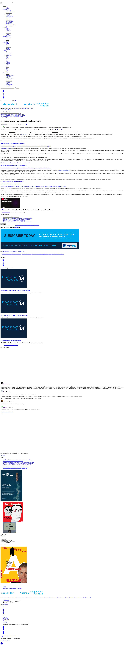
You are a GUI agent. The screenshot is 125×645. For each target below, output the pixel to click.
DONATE (8, 14)
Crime (7, 61)
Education (8, 63)
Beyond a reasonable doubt (64, 170)
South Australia (9, 81)
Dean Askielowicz (25, 254)
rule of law (61, 254)
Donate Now (3, 544)
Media (7, 45)
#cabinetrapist (42, 254)
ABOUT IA (5, 9)
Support (8, 636)
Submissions (5, 618)
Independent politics (10, 21)
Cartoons (7, 54)
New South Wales (9, 78)
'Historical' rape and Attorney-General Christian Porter (11, 183)
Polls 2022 (8, 29)
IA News (7, 8)
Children (7, 58)
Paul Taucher (4, 124)
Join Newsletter (9, 22)
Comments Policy (9, 16)
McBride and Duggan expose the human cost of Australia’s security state (18, 463)
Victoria (7, 83)
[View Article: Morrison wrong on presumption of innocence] (14, 337)
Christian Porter (55, 132)
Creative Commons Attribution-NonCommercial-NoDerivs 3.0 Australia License (27, 225)
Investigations (8, 35)
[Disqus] (62, 398)
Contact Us (6, 600)
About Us (5, 617)
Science (7, 40)
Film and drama (9, 55)
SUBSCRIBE (9, 13)
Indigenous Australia (10, 75)
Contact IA (8, 17)
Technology (8, 47)
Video (7, 69)
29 (20, 124)
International (8, 33)
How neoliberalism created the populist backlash (13, 461)
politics (46, 254)
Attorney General (12, 254)
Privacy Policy (9, 23)
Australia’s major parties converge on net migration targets (12, 114)
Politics (4, 27)
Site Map (5, 622)
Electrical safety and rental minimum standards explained (14, 465)
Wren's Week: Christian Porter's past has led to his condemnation (12, 143)
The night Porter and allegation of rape (11, 217)
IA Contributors (9, 20)
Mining (7, 48)
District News (8, 76)
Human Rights (9, 52)
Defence (7, 34)
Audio (7, 70)
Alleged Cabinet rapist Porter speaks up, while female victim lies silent (17, 221)
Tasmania (8, 82)
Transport (8, 49)
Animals (7, 57)
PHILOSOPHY (18, 251)
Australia (5, 72)
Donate (6, 604)
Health (7, 64)
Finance (7, 44)
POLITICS (4, 251)
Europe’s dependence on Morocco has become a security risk (15, 466)
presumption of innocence (7, 148)
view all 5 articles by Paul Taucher (11, 345)
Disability (8, 62)
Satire (7, 68)
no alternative (24, 134)
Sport (7, 65)
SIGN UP (3, 455)
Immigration (8, 85)
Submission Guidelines (10, 24)
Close (2, 640)
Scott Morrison (12, 132)
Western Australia (9, 84)
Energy (7, 38)
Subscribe (16, 227)
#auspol (31, 254)
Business (5, 42)
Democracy (8, 30)
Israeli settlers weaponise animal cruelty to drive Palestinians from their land (18, 462)
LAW (23, 251)
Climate (7, 41)
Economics (8, 31)
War (6, 71)
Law (7, 56)
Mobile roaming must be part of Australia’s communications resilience (17, 459)
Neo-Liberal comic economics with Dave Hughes (11, 113)
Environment (6, 36)
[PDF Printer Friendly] (26, 124)
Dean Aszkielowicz (61, 129)
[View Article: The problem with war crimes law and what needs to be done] (14, 312)
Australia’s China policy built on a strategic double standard (13, 115)
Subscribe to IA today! (5, 111)
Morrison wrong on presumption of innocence (12, 588)
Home (4, 6)
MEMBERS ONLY (10, 11)
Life (4, 50)
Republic (7, 77)
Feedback (8, 18)
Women (7, 67)
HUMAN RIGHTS (11, 251)
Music (7, 60)
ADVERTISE (9, 15)
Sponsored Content (10, 26)
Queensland (8, 79)
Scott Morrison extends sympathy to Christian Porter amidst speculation (14, 165)
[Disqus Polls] (62, 364)
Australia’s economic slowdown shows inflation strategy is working (17, 464)
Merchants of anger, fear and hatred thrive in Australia (12, 116)
